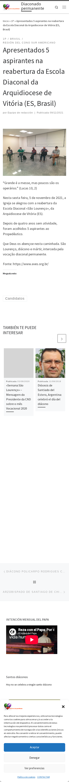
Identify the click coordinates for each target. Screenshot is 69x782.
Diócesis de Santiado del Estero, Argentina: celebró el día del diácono (50, 394)
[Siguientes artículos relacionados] (62, 338)
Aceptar (34, 747)
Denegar (34, 757)
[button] (63, 707)
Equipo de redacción (20, 112)
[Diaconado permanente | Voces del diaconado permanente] (11, 6)
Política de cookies (26, 777)
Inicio (6, 21)
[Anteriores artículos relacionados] (52, 338)
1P (12, 21)
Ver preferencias (34, 768)
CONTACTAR (43, 777)
